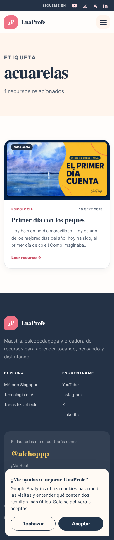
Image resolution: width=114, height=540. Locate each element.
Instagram (72, 394)
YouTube (70, 384)
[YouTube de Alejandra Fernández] (74, 5)
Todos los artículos (21, 404)
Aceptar (81, 524)
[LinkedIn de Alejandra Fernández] (105, 5)
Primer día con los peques (48, 220)
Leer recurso (26, 257)
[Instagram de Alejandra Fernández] (84, 5)
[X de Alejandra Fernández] (95, 5)
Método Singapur (20, 384)
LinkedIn (70, 414)
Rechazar (33, 524)
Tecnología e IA (19, 394)
